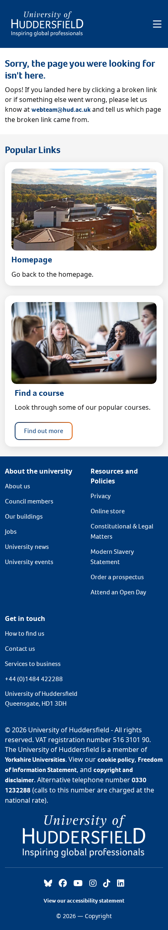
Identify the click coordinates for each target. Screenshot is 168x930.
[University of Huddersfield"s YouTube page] (78, 884)
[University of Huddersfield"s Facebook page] (63, 884)
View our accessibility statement (84, 901)
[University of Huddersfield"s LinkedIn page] (120, 884)
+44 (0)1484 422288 (34, 679)
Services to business (33, 663)
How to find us (24, 633)
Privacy (101, 496)
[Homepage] (47, 24)
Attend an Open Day (118, 592)
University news (27, 546)
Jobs (11, 531)
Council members (29, 501)
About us (17, 486)
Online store (108, 511)
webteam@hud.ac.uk (61, 109)
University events (29, 562)
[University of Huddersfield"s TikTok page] (107, 884)
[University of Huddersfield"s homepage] (84, 835)
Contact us (20, 648)
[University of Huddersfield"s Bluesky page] (48, 884)
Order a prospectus (117, 577)
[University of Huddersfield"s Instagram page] (93, 884)
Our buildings (24, 516)
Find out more (43, 431)
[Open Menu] (157, 24)
